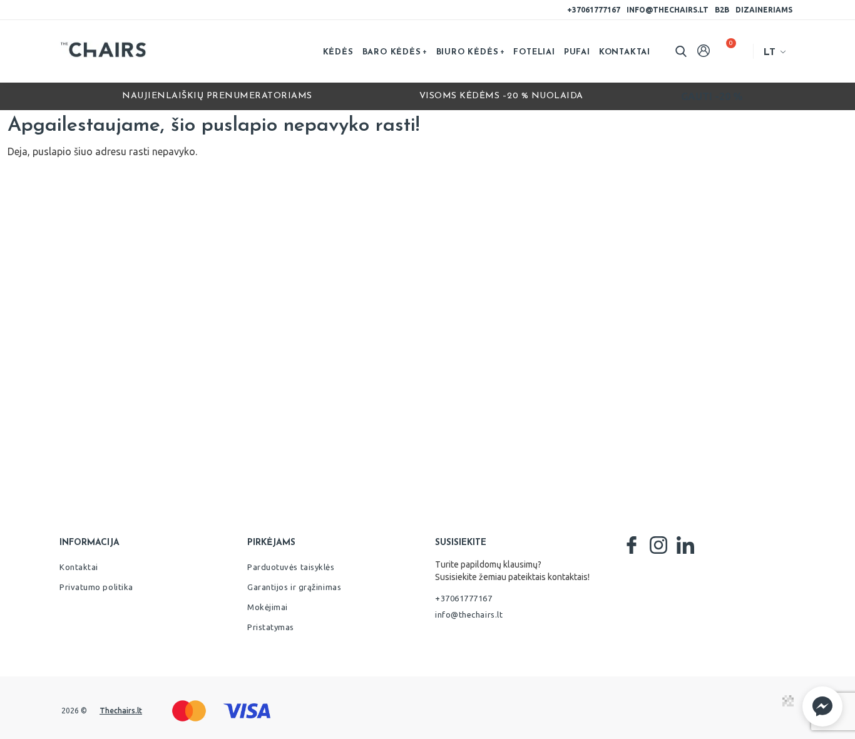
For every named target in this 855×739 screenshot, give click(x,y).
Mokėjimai (267, 607)
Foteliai (534, 52)
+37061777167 (593, 10)
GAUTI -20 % (711, 96)
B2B (722, 10)
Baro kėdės (391, 52)
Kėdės (338, 52)
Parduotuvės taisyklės (291, 567)
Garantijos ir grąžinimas (294, 587)
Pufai (577, 52)
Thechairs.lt (121, 710)
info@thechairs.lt (668, 10)
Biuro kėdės (467, 52)
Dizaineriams (763, 10)
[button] (822, 706)
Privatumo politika (96, 587)
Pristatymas (270, 627)
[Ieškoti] (681, 51)
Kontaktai (624, 52)
